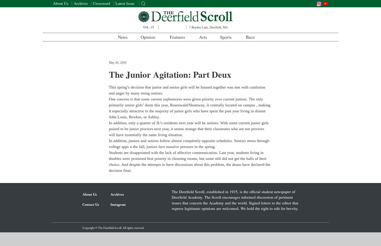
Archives (81, 3)
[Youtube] (325, 3)
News (123, 37)
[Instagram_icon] (319, 3)
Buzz (250, 37)
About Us (60, 3)
